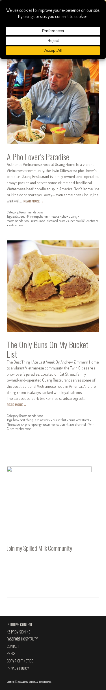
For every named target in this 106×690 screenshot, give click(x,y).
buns (71, 420)
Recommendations (31, 212)
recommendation (18, 221)
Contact (13, 646)
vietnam (92, 221)
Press (11, 653)
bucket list (59, 420)
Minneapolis (35, 216)
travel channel (76, 424)
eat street (19, 216)
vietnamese (15, 225)
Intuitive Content (19, 624)
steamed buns (56, 221)
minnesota (52, 216)
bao (15, 420)
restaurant (38, 221)
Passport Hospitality (22, 639)
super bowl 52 (76, 221)
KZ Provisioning (19, 632)
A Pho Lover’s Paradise (38, 157)
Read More (33, 201)
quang (73, 216)
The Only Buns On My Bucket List (47, 349)
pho (63, 216)
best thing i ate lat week (35, 420)
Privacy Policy (18, 668)
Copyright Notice (20, 661)
